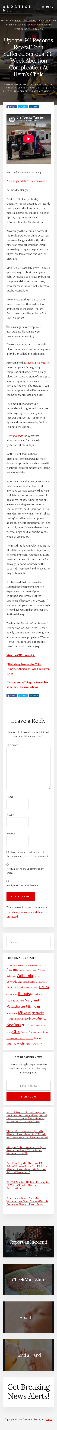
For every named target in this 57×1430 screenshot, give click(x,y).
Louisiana (20, 1001)
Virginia (11, 1043)
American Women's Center (28, 970)
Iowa (39, 994)
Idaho (15, 994)
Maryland (32, 1000)
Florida (44, 987)
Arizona (41, 970)
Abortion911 (12, 85)
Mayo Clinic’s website (37, 362)
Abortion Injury (40, 965)
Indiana (33, 994)
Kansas (10, 1000)
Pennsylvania (35, 1032)
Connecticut (23, 982)
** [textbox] (27, 685)
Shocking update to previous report (27, 181)
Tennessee (29, 1039)
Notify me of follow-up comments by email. (25, 871)
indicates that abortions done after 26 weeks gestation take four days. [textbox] (23, 441)
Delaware (34, 982)
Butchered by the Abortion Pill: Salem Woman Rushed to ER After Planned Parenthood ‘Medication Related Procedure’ (26, 1168)
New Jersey (22, 1018)
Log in (49, 1419)
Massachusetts (15, 1006)
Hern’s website (14, 436)
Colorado (11, 981)
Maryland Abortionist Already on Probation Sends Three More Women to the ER (26, 1150)
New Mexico (38, 1018)
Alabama (12, 969)
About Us (28, 1317)
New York (13, 1025)
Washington (24, 1043)
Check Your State (28, 1280)
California (25, 976)
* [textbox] (28, 669)
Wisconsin (37, 1044)
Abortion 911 (18, 8)
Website (10, 833)
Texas (37, 1038)
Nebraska (38, 1013)
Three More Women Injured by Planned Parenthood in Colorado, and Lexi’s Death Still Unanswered (27, 1134)
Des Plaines (43, 982)
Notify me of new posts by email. (23, 885)
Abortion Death (11, 965)
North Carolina (31, 1025)
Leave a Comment (42, 91)
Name (10, 797)
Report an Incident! (28, 1242)
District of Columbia (15, 987)
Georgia (9, 994)
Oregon (24, 1032)
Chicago (37, 977)
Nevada (10, 1019)
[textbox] (28, 655)
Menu (49, 7)
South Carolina (18, 1039)
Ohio (16, 1031)
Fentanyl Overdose (32, 987)
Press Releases (16, 88)
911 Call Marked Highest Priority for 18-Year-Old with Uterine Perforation (28, 1185)
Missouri (24, 1013)
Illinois (24, 993)
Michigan (33, 1006)
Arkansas (11, 976)
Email (10, 815)
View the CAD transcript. (20, 655)
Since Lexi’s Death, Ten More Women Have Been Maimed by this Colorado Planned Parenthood (27, 1201)
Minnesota (12, 1013)
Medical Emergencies (37, 85)
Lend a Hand (28, 1355)
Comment (12, 745)
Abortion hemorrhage (26, 965)
